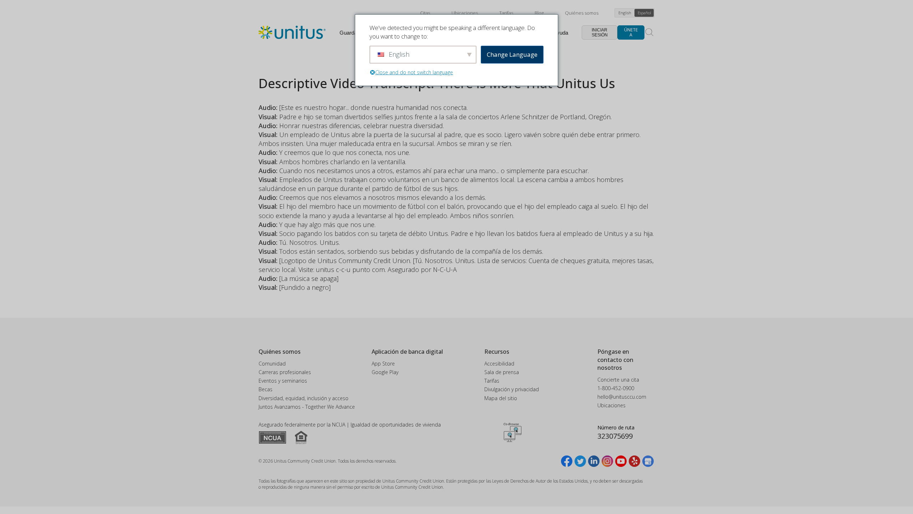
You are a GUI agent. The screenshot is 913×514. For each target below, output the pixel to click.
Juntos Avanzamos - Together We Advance (307, 406)
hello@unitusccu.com (621, 396)
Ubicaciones (465, 13)
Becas (265, 389)
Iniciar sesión (600, 32)
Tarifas (506, 13)
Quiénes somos (581, 13)
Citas (425, 13)
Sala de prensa (501, 372)
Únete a (631, 32)
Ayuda (560, 33)
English (624, 12)
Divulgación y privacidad (511, 389)
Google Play (385, 372)
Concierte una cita (618, 379)
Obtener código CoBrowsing (512, 432)
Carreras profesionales (285, 372)
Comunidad (272, 363)
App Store (383, 363)
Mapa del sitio (500, 398)
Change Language (512, 54)
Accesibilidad (499, 363)
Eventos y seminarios (283, 380)
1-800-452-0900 (615, 388)
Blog (539, 13)
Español (644, 12)
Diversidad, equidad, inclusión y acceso (303, 398)
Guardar (349, 33)
